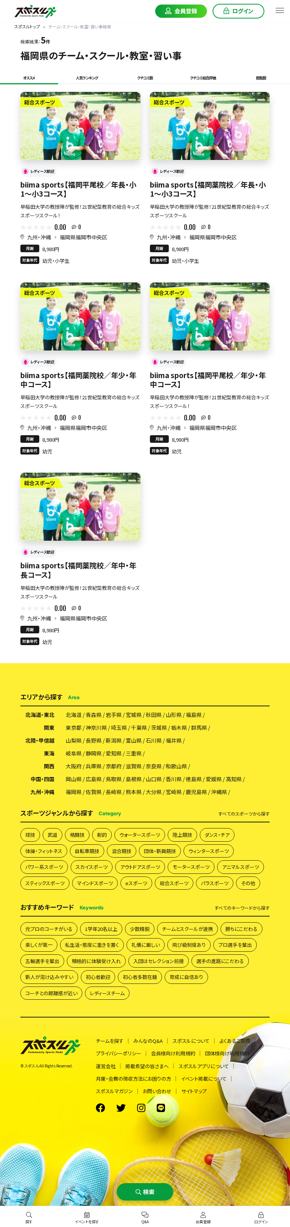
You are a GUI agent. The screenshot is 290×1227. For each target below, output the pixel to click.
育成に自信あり (186, 976)
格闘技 (77, 834)
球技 (30, 834)
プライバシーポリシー (118, 1053)
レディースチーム (107, 993)
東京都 (74, 727)
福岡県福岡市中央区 (83, 237)
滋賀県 (134, 766)
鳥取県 (114, 779)
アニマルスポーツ (240, 866)
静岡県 (94, 753)
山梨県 (74, 740)
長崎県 (114, 791)
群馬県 (199, 727)
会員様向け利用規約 (173, 1053)
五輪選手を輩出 (42, 961)
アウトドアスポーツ (140, 866)
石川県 (154, 740)
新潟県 (114, 740)
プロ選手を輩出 (235, 944)
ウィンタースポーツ (208, 851)
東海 (49, 753)
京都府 (114, 766)
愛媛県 (214, 779)
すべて (244, 813)
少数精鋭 (140, 928)
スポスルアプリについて (204, 1066)
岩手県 (114, 714)
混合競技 (121, 851)
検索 (148, 1192)
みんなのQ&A (148, 1040)
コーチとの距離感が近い (51, 993)
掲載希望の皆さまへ (147, 1066)
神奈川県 (96, 727)
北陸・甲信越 (39, 740)
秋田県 (154, 714)
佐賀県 (94, 791)
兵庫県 (94, 766)
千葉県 (139, 727)
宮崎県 (174, 791)
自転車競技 (87, 851)
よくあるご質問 (234, 1040)
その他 (248, 883)
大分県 (154, 791)
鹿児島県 (196, 791)
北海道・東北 (39, 714)
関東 (49, 727)
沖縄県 (219, 791)
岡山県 (74, 779)
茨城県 (159, 727)
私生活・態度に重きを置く (92, 944)
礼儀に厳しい (145, 944)
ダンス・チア (217, 834)
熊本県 (134, 791)
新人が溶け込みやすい (49, 976)
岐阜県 (74, 753)
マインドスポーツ (95, 883)
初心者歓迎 (98, 976)
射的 (102, 834)
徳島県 (194, 779)
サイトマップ (194, 1091)
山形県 (174, 714)
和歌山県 (176, 766)
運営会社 (106, 1066)
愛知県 (114, 753)
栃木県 (179, 727)
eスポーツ (136, 883)
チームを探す (109, 1040)
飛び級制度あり (189, 944)
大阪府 (74, 766)
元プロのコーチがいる (48, 928)
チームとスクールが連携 (187, 928)
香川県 (174, 779)
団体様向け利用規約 (227, 1053)
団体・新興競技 (160, 851)
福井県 (174, 740)
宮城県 (134, 714)
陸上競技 (182, 834)
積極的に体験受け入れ (96, 961)
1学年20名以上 (101, 928)
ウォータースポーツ (139, 834)
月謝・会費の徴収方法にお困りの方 (133, 1078)
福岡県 (74, 791)
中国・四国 (42, 779)
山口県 (154, 779)
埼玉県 (119, 727)
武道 (52, 834)
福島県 (194, 714)
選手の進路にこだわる (220, 961)
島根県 (134, 779)
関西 (49, 766)
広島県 (94, 779)
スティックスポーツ (45, 883)
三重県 (134, 753)
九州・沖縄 (39, 237)
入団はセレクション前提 (158, 961)
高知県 (234, 779)
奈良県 (154, 766)
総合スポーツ (174, 883)
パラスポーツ (214, 883)
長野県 (94, 740)
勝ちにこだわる (241, 928)
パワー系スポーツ (44, 866)
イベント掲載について (204, 1078)
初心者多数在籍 (140, 976)
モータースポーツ (191, 866)
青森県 (94, 714)
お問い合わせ (157, 1091)
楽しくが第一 (38, 944)
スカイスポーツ (92, 866)
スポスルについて (191, 1040)
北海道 (74, 714)
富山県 (134, 740)
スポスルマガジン (114, 1091)
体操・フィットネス (43, 851)
